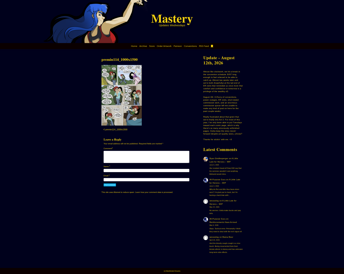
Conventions (190, 46)
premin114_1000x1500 (119, 59)
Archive (143, 46)
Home (134, 46)
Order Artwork (164, 46)
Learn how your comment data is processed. (154, 192)
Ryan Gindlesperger (218, 158)
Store (152, 46)
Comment (108, 148)
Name (106, 166)
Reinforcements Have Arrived (223, 222)
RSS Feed (204, 46)
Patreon (178, 46)
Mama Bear (227, 237)
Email (106, 176)
